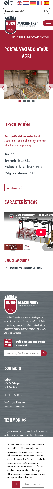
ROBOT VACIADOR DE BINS (26, 267)
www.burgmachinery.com (14, 406)
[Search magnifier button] (47, 11)
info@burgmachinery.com (14, 402)
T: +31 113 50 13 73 (13, 395)
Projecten (21, 36)
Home (14, 36)
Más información (13, 188)
